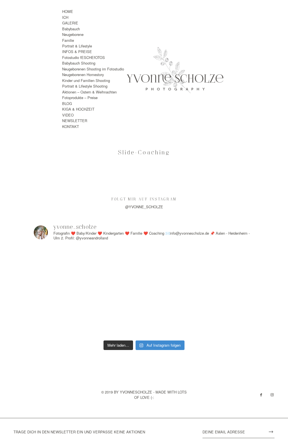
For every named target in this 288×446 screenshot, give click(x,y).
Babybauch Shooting (78, 63)
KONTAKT (70, 126)
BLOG (67, 103)
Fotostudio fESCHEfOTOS (83, 57)
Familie (68, 40)
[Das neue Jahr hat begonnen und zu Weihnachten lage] (62, 263)
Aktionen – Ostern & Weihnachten (89, 92)
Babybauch (71, 28)
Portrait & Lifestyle (77, 46)
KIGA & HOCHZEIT (78, 109)
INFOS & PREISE (77, 51)
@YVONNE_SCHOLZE (144, 206)
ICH (65, 17)
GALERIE (70, 23)
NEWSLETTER (74, 120)
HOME (67, 11)
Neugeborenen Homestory (83, 74)
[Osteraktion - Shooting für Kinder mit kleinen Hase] (62, 320)
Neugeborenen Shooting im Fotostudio (93, 69)
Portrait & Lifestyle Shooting (84, 86)
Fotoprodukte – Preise (80, 97)
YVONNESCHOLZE (136, 392)
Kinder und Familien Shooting (86, 80)
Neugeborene (73, 34)
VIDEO (68, 115)
